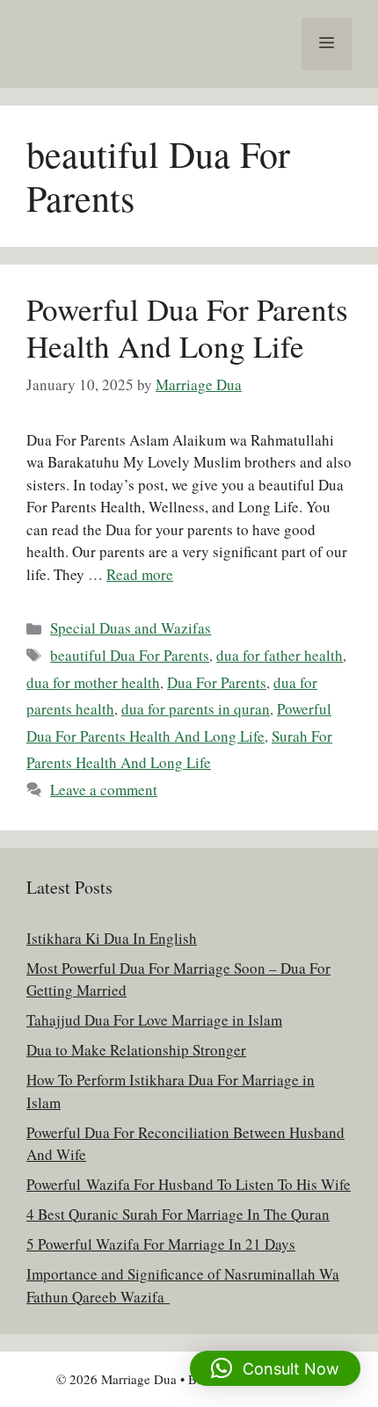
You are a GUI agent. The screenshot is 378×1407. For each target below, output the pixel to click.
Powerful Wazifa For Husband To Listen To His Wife (188, 1184)
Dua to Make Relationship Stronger (136, 1050)
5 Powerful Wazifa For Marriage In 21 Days (160, 1244)
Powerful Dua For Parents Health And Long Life (187, 327)
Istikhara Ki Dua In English (111, 938)
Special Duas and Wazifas (130, 628)
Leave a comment (103, 790)
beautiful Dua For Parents (129, 655)
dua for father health (279, 655)
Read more (139, 574)
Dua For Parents (216, 682)
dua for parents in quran (195, 709)
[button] (275, 1368)
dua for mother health (93, 682)
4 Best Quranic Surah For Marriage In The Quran (178, 1214)
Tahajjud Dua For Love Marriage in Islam (154, 1020)
